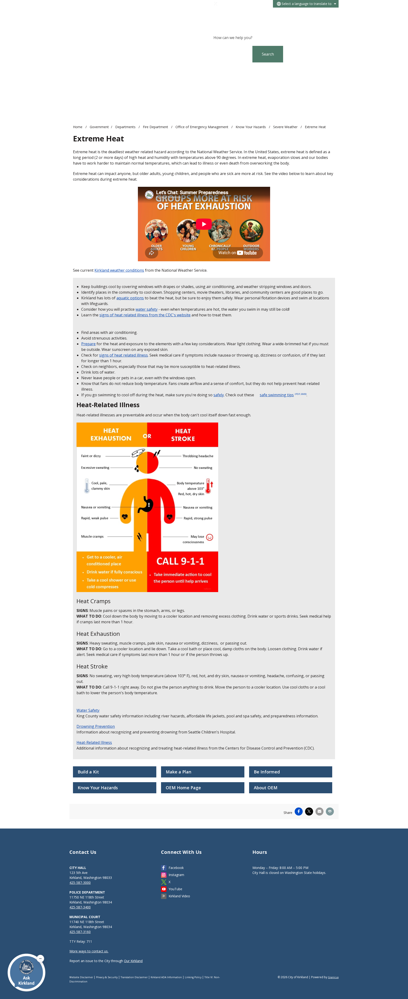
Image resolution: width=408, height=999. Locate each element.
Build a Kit (88, 772)
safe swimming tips (283, 394)
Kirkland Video (179, 896)
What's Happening (258, 14)
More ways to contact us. (88, 951)
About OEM (265, 787)
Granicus (333, 977)
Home (77, 127)
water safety (146, 309)
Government (309, 14)
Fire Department (156, 127)
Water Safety (87, 710)
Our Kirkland (133, 961)
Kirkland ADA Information (166, 977)
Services (330, 14)
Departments (125, 127)
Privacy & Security (107, 977)
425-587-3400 (80, 907)
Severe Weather (285, 127)
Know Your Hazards (251, 127)
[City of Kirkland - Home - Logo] (106, 15)
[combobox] (306, 4)
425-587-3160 (80, 931)
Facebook (176, 867)
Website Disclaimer (81, 977)
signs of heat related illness (123, 355)
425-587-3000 (80, 882)
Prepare (88, 343)
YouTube (175, 889)
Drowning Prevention (95, 726)
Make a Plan (178, 772)
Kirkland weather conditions (119, 270)
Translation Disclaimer (134, 977)
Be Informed (267, 772)
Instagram (176, 874)
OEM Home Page (183, 787)
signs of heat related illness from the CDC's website (145, 315)
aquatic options (130, 298)
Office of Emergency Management (202, 127)
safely (218, 394)
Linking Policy (193, 977)
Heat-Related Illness (94, 742)
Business (286, 14)
